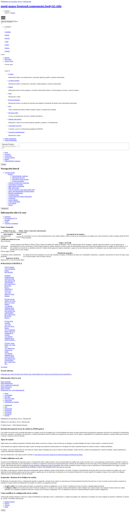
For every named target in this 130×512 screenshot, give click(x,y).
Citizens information (11, 140)
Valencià (7, 51)
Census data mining (18, 181)
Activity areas (9, 61)
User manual (12, 203)
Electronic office (13, 113)
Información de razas (18, 178)
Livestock (7, 154)
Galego (7, 45)
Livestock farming (13, 80)
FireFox (7, 503)
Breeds (7, 159)
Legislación (11, 198)
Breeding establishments (15, 193)
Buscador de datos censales (20, 179)
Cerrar (3, 510)
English (7, 35)
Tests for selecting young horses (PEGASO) (21, 189)
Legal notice (8, 400)
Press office (8, 59)
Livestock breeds (10, 157)
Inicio (6, 152)
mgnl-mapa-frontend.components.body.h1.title (31, 6)
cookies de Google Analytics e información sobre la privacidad (41, 465)
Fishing (10, 87)
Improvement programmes (16, 186)
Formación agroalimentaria (16, 132)
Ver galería (4, 367)
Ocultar (4, 164)
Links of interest (13, 200)
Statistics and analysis (14, 119)
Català (6, 41)
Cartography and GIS (14, 126)
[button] (65, 21)
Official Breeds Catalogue (13, 161)
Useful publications (14, 201)
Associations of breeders (15, 184)
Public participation (10, 138)
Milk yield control (13, 188)
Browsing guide (9, 398)
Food (10, 93)
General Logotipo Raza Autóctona (18, 183)
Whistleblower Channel (12, 402)
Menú (16, 21)
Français (7, 38)
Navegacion (5, 208)
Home (6, 393)
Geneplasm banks (13, 195)
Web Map (7, 397)
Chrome (7, 505)
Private (10, 205)
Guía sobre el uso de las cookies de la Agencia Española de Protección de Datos (58, 454)
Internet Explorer (10, 502)
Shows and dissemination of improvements (21, 191)
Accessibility (8, 395)
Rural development (14, 100)
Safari (6, 507)
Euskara (7, 48)
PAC (9, 106)
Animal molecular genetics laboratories (20, 196)
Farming (10, 74)
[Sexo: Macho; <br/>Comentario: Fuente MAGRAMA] (10, 272)
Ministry (7, 58)
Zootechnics (8, 156)
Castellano (8, 32)
